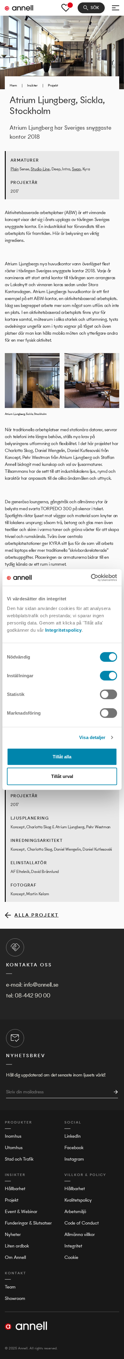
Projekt (53, 85)
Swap (76, 169)
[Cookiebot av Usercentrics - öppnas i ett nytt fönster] (90, 577)
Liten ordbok (17, 1246)
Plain (15, 169)
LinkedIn (72, 1136)
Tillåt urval (62, 776)
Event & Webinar (21, 1211)
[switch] (108, 675)
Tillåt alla (62, 756)
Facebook (73, 1147)
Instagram (74, 1159)
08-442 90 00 (32, 995)
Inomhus (13, 1136)
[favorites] (65, 7)
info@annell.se (41, 985)
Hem (13, 85)
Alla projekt (36, 915)
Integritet (73, 1246)
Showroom (15, 1298)
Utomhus (14, 1147)
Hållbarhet (15, 1188)
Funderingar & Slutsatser (28, 1223)
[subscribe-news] (114, 1092)
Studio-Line (40, 169)
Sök (95, 8)
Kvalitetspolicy (78, 1200)
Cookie (71, 1257)
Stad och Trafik (19, 1159)
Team (10, 1287)
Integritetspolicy (63, 629)
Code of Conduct (81, 1223)
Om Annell (15, 1257)
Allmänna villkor (79, 1234)
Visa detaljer (92, 737)
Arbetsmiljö (75, 1211)
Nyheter (13, 1234)
